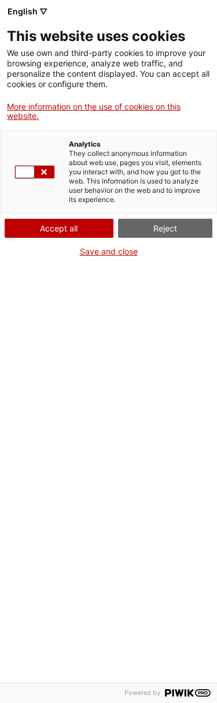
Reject (165, 228)
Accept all (59, 228)
